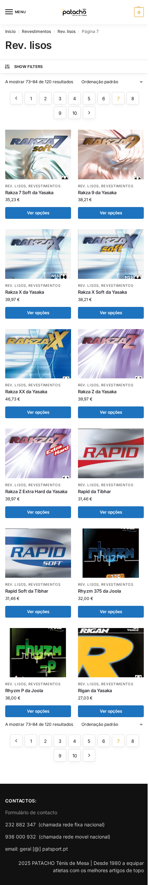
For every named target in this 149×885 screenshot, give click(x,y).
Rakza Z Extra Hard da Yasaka (36, 491)
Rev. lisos (67, 31)
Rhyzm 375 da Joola (99, 591)
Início (10, 31)
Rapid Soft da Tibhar (26, 591)
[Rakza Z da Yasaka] (111, 354)
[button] (138, 12)
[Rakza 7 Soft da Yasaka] (38, 154)
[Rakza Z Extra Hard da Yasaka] (38, 453)
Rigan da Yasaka (95, 690)
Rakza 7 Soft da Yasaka (29, 192)
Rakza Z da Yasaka (97, 391)
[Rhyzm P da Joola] (38, 653)
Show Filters (28, 66)
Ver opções (38, 212)
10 (74, 113)
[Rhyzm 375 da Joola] (111, 553)
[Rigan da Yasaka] (111, 653)
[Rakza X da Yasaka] (38, 254)
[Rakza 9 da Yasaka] (111, 154)
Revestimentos (36, 31)
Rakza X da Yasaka (24, 292)
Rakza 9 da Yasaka (97, 192)
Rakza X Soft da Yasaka (102, 292)
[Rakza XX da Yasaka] (38, 354)
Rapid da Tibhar (94, 491)
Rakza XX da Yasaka (26, 391)
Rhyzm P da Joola (24, 690)
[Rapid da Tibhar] (111, 453)
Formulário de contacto (31, 812)
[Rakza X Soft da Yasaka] (111, 254)
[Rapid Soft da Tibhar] (38, 553)
